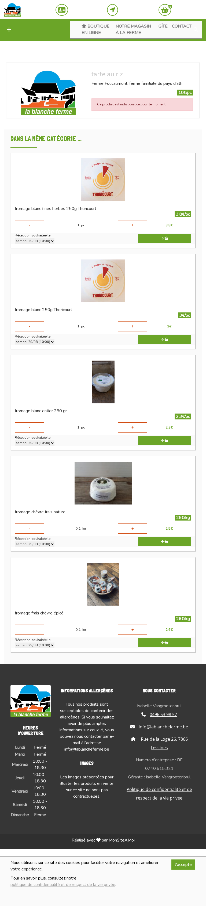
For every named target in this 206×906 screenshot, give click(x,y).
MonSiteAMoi (122, 840)
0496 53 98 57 (163, 714)
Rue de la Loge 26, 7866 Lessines (164, 743)
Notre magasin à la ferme (133, 29)
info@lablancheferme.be (86, 749)
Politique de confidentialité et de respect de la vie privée (159, 793)
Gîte (163, 26)
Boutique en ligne (95, 29)
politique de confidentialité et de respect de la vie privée (62, 885)
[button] (8, 30)
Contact (182, 26)
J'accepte (183, 864)
